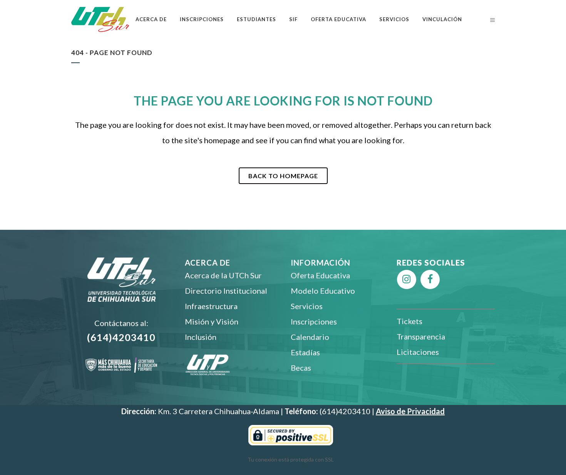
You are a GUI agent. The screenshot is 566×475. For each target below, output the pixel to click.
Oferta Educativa (320, 275)
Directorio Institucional (226, 290)
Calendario (310, 336)
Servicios (307, 306)
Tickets (409, 321)
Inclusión (200, 336)
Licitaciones (418, 351)
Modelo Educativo (323, 290)
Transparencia (421, 336)
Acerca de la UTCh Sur (223, 275)
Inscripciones (314, 321)
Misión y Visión (211, 321)
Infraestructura (211, 306)
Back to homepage (283, 175)
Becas (301, 367)
